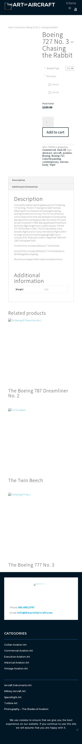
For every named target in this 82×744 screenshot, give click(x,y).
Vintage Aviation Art (16, 668)
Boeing (46, 155)
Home (10, 27)
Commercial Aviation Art (18, 650)
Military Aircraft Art (15, 691)
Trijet (52, 164)
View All (61, 150)
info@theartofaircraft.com (34, 612)
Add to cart (55, 132)
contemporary (50, 162)
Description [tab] (18, 180)
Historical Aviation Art (16, 662)
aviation (67, 153)
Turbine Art (11, 703)
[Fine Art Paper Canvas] (70, 68)
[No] (77, 730)
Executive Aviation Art (17, 656)
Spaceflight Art (13, 697)
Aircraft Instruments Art (18, 685)
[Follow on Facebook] (30, 594)
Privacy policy (48, 735)
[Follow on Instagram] (51, 594)
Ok (23, 735)
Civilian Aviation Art (15, 644)
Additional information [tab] (25, 186)
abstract (47, 153)
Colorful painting (51, 158)
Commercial (20, 27)
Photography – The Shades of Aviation (26, 709)
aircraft (57, 153)
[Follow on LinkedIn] (41, 594)
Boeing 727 (58, 155)
